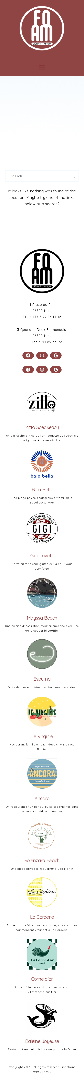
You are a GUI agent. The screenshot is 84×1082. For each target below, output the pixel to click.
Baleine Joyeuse (42, 1041)
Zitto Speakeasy (42, 427)
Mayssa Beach (42, 618)
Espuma (42, 679)
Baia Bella (42, 489)
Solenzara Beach (42, 860)
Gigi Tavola (41, 555)
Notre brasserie (29, 57)
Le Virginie (42, 736)
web (48, 1071)
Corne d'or (42, 979)
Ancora (42, 798)
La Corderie (42, 917)
